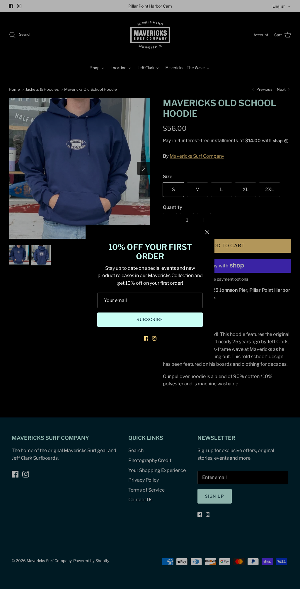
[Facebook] (146, 338)
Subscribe (150, 319)
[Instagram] (154, 338)
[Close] (207, 232)
